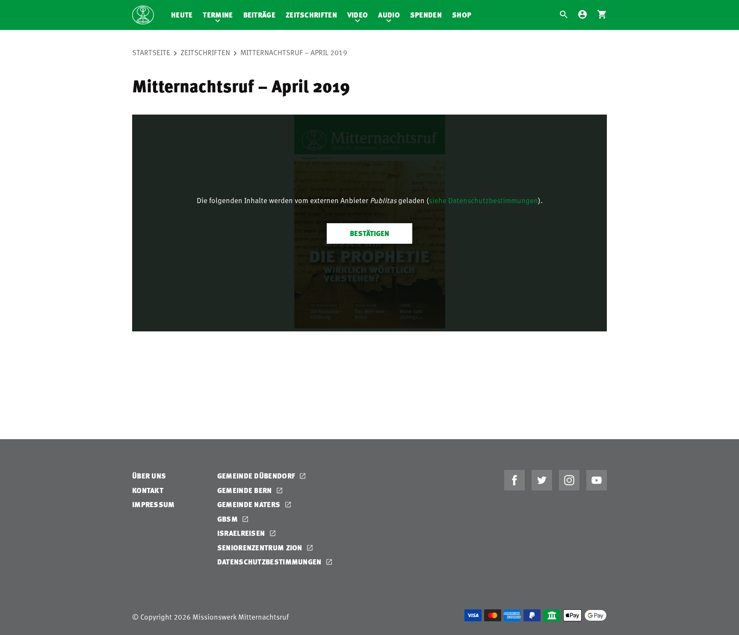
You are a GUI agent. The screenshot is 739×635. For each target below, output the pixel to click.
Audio (389, 14)
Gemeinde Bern (245, 490)
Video (357, 14)
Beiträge (259, 14)
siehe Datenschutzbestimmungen (483, 200)
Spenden (426, 14)
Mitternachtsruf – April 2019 (293, 52)
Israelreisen (242, 533)
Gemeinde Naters (249, 504)
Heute (182, 14)
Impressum (153, 504)
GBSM (228, 519)
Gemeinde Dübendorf (257, 475)
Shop (461, 14)
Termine (218, 14)
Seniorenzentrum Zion (260, 547)
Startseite (151, 52)
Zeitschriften (311, 14)
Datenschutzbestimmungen (270, 561)
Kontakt (147, 490)
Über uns (149, 475)
